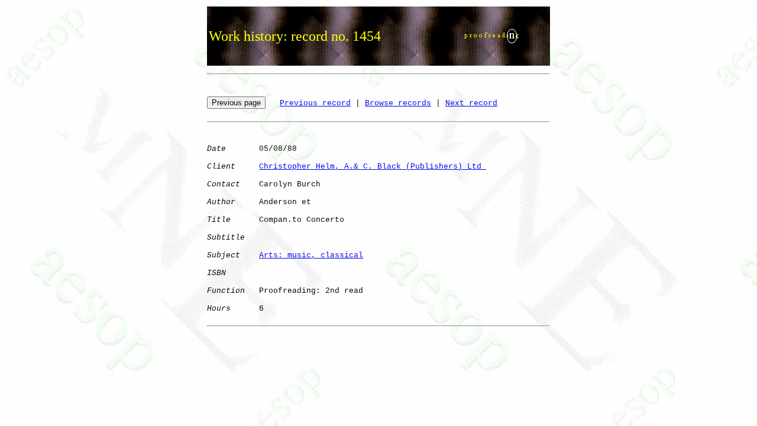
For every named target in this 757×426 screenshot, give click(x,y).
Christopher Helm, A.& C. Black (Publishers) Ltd (372, 166)
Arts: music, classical (311, 255)
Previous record (315, 103)
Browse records (398, 103)
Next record (471, 103)
